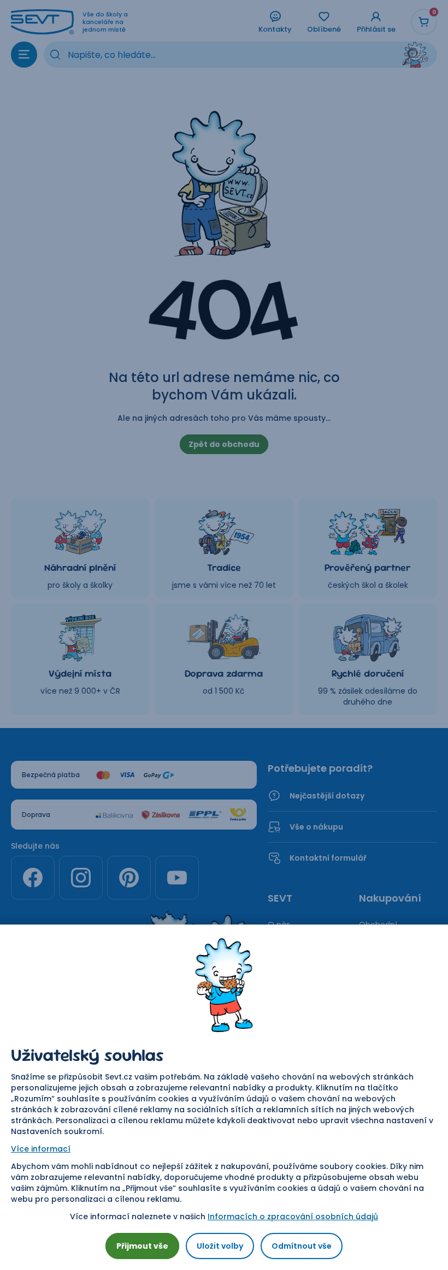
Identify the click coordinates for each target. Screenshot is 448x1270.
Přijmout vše (142, 1246)
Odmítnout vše (302, 1246)
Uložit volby (220, 1246)
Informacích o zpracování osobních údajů (293, 1216)
